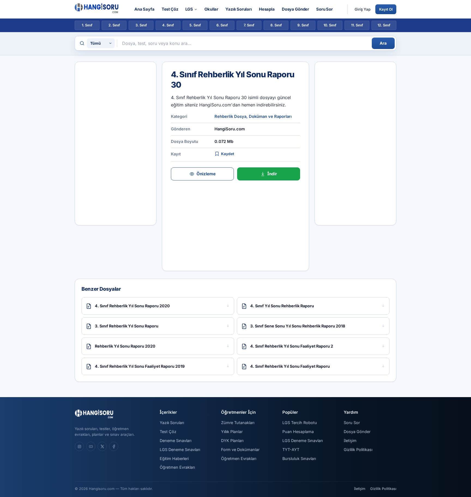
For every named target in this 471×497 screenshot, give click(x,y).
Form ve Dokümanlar (240, 449)
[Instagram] (79, 446)
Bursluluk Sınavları (299, 458)
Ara (383, 43)
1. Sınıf (87, 25)
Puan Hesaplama (298, 431)
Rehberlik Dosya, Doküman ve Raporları (253, 116)
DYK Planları (232, 440)
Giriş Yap (362, 9)
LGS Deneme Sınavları (180, 449)
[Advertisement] (115, 143)
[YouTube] (90, 446)
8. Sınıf (276, 25)
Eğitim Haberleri (174, 458)
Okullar (211, 9)
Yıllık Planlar (232, 431)
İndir (272, 173)
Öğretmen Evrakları (177, 467)
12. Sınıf (384, 25)
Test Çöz (170, 9)
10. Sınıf (330, 25)
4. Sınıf (168, 25)
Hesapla (267, 9)
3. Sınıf (141, 25)
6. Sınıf (222, 25)
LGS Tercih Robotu (299, 422)
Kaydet (227, 154)
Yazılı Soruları (238, 9)
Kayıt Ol (385, 9)
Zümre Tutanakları (237, 422)
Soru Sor (324, 9)
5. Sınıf (195, 25)
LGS (189, 9)
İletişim (350, 440)
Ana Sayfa (144, 9)
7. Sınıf (249, 25)
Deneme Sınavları (175, 440)
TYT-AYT (290, 449)
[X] (102, 446)
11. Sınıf (357, 25)
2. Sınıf (114, 25)
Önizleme (206, 173)
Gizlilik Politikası (358, 449)
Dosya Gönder (295, 9)
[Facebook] (113, 446)
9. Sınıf (303, 25)
